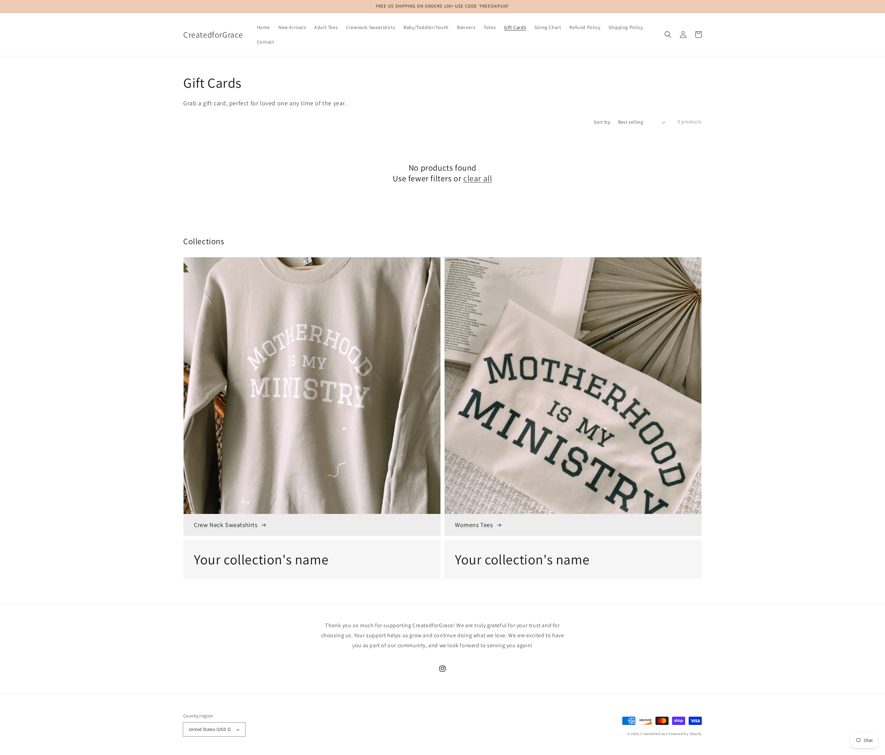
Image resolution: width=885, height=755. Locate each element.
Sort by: (602, 122)
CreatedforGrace (654, 734)
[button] (668, 34)
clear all (477, 178)
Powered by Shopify (685, 734)
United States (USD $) (210, 729)
